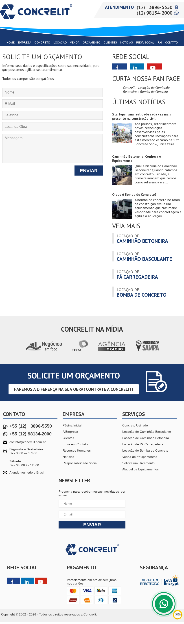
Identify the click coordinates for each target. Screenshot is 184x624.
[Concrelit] (36, 20)
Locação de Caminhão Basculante (146, 431)
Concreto (42, 42)
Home (11, 42)
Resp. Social (145, 42)
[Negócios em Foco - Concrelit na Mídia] (44, 351)
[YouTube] (41, 581)
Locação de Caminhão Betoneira (145, 438)
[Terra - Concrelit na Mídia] (80, 351)
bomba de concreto (141, 292)
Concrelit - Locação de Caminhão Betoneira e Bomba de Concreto (146, 89)
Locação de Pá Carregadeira (142, 444)
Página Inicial (72, 425)
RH (160, 42)
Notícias (126, 42)
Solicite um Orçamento (138, 463)
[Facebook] (13, 581)
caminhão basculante (144, 256)
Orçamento (91, 42)
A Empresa (70, 431)
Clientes (110, 42)
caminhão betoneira (142, 238)
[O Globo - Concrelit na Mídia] (112, 351)
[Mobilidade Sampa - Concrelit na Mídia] (147, 351)
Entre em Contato (75, 444)
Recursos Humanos (77, 450)
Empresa (24, 42)
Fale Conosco (164, 604)
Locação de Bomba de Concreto (145, 450)
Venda (74, 42)
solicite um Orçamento (73, 375)
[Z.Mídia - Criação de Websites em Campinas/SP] (178, 618)
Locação (60, 42)
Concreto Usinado (135, 425)
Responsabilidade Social (80, 463)
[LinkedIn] (27, 581)
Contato (171, 42)
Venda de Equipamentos (139, 457)
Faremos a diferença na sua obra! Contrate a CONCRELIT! (73, 389)
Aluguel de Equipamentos (140, 469)
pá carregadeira (137, 274)
